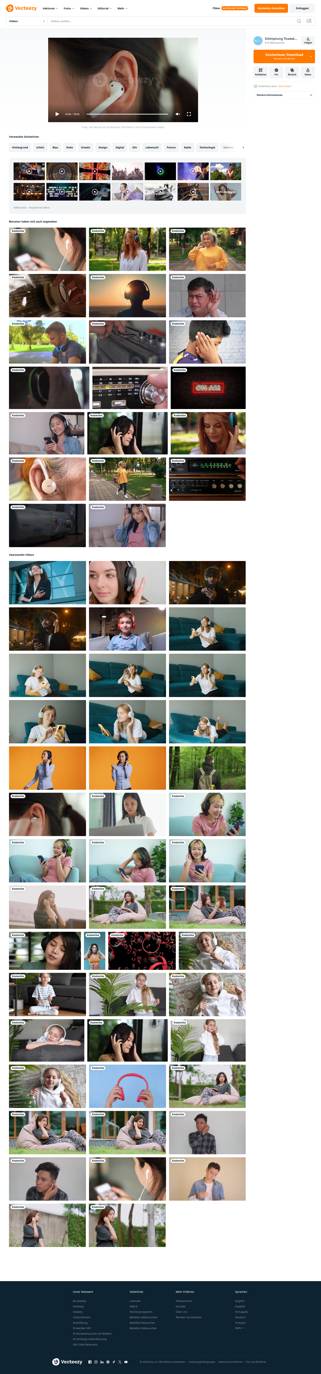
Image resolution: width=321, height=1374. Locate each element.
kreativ (85, 147)
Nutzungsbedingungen (202, 1361)
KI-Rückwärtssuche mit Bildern (92, 1333)
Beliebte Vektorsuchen (144, 1317)
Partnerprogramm (141, 1312)
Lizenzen (135, 1301)
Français (240, 1322)
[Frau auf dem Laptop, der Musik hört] (127, 814)
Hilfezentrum (184, 1301)
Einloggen (302, 8)
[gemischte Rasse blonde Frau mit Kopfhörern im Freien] (127, 479)
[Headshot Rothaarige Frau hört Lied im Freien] (208, 433)
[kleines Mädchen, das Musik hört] (212, 951)
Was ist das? (284, 86)
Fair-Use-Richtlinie (256, 1361)
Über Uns (182, 1312)
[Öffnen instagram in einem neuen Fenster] (95, 1361)
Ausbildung (80, 1322)
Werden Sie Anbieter (189, 1317)
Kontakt (180, 1306)
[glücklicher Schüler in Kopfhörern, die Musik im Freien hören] (207, 249)
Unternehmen (82, 1317)
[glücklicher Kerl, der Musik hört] (47, 342)
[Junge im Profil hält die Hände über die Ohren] (207, 342)
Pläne (216, 8)
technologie (207, 147)
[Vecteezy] (21, 8)
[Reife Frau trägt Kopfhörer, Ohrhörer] (47, 479)
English (240, 1301)
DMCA (133, 1306)
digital (120, 147)
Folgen (308, 42)
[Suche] (299, 21)
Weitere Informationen (270, 95)
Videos (84, 8)
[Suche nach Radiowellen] (47, 295)
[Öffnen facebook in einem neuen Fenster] (89, 1361)
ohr (134, 147)
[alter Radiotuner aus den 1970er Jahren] (207, 479)
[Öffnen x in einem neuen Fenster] (119, 1361)
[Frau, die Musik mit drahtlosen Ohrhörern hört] (47, 814)
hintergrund (20, 147)
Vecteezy (78, 1306)
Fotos (67, 8)
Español (240, 1306)
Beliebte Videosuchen (143, 1328)
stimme (228, 147)
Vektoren (49, 8)
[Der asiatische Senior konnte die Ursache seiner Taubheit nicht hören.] (207, 295)
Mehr (120, 8)
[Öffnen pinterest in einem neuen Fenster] (107, 1361)
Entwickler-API (82, 1328)
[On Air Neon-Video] (208, 388)
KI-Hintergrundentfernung (90, 1339)
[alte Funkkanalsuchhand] (130, 388)
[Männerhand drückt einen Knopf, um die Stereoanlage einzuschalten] (47, 525)
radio (187, 147)
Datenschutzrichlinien (230, 1361)
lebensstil (152, 147)
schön (40, 147)
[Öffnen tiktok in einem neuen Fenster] (113, 1361)
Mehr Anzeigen (226, 191)
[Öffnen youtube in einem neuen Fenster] (125, 1361)
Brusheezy (79, 1301)
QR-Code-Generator (85, 1344)
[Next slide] (240, 147)
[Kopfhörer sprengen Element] (142, 951)
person (171, 147)
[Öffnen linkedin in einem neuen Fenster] (101, 1361)
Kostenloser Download (284, 56)
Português (241, 1312)
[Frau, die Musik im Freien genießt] (127, 295)
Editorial (103, 8)
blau (55, 147)
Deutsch (240, 1317)
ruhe (69, 147)
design (103, 147)
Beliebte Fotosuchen (142, 1322)
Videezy (77, 1312)
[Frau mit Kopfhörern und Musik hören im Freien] (127, 249)
